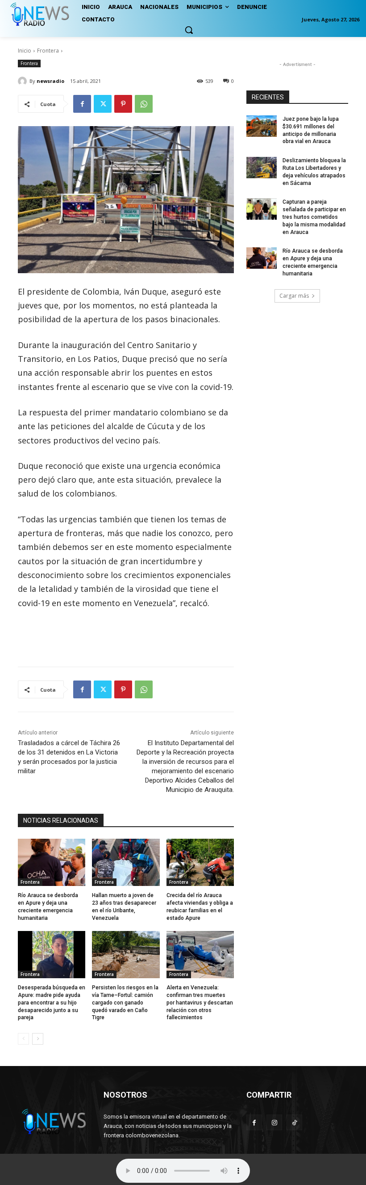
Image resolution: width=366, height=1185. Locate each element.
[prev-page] (23, 1039)
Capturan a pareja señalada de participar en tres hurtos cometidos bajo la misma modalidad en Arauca (314, 217)
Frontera (48, 50)
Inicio (24, 50)
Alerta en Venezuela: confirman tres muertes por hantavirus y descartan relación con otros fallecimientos (199, 1002)
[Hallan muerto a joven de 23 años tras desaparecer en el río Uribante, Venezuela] (125, 862)
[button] (188, 29)
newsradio (50, 81)
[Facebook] (82, 104)
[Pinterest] (123, 104)
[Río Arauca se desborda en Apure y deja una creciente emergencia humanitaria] (51, 862)
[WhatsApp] (144, 104)
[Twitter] (103, 104)
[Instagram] (274, 1122)
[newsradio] (23, 81)
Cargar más (294, 295)
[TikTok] (294, 1122)
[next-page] (37, 1039)
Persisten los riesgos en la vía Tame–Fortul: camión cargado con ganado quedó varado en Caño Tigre (125, 1002)
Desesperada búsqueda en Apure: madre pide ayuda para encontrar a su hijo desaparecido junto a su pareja (51, 1002)
